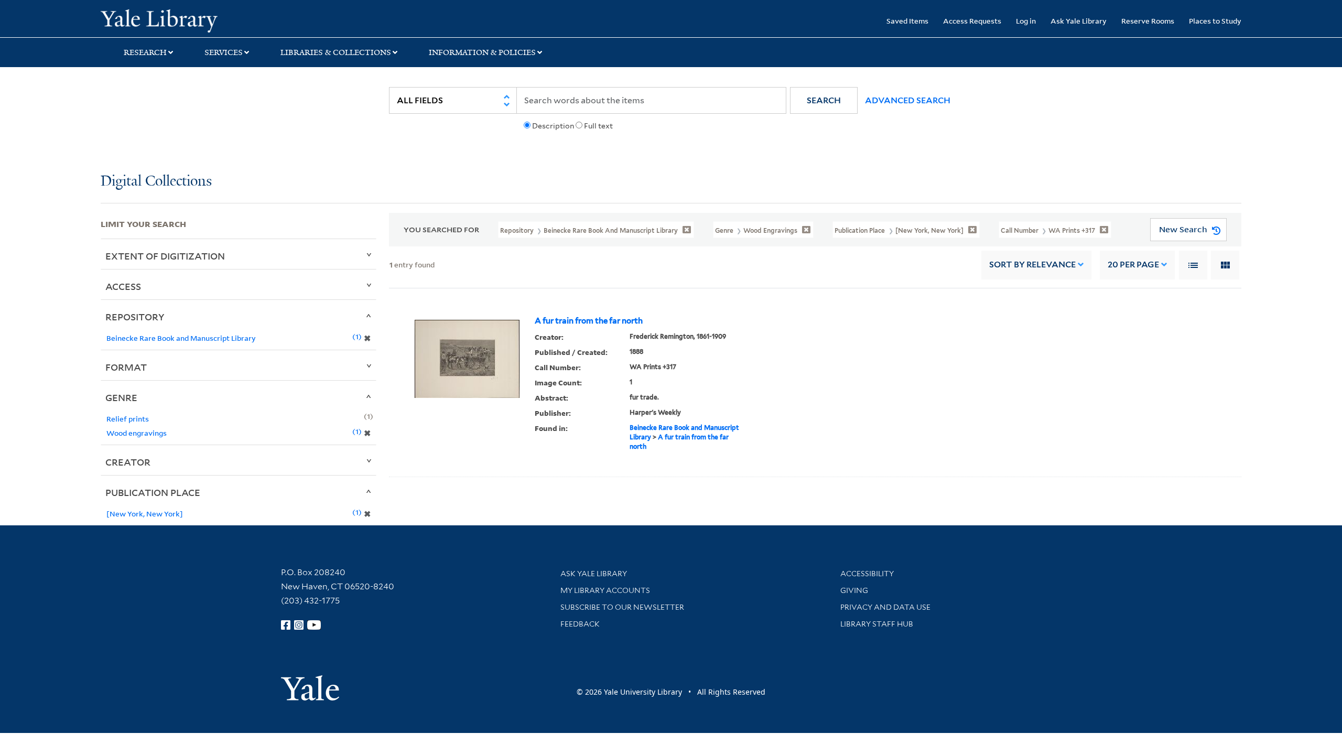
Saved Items (907, 21)
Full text (598, 126)
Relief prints (127, 419)
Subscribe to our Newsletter (622, 607)
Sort (1032, 264)
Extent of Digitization (165, 256)
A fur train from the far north (589, 321)
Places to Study (1215, 21)
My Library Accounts (605, 590)
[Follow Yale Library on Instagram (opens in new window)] (299, 625)
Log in (1026, 21)
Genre (121, 397)
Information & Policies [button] (482, 52)
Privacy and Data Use (885, 607)
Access (123, 286)
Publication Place (152, 492)
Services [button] (223, 52)
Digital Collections (156, 182)
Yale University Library (186, 20)
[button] (824, 100)
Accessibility (867, 573)
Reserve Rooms (1147, 21)
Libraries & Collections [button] (335, 52)
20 (1133, 264)
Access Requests (972, 21)
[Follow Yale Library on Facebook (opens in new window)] (285, 625)
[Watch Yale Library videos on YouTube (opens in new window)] (314, 625)
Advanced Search (907, 100)
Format (126, 367)
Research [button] (145, 52)
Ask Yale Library (1079, 21)
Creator (127, 462)
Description (553, 126)
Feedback (580, 624)
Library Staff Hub (876, 624)
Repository (135, 316)
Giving (854, 590)
